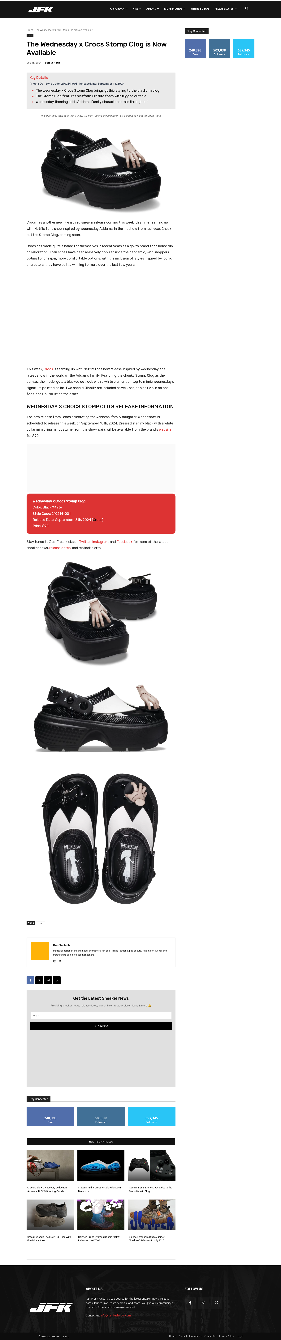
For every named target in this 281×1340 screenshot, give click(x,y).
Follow (101, 1108)
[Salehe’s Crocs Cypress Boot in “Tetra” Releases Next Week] (100, 1215)
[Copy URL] (57, 980)
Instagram (100, 542)
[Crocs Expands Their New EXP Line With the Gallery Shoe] (50, 1215)
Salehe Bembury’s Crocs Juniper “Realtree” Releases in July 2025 (146, 1239)
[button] (246, 8)
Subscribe (101, 1026)
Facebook (125, 542)
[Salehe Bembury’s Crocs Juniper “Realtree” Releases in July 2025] (151, 1215)
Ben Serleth (52, 62)
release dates (60, 548)
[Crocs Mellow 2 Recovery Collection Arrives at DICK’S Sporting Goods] (50, 1165)
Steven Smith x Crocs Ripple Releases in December (100, 1189)
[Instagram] (54, 960)
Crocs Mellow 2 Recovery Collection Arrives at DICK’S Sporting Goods (47, 1189)
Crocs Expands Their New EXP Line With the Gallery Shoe (49, 1239)
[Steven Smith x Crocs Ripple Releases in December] (100, 1165)
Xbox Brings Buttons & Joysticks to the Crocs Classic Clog (150, 1189)
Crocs (30, 30)
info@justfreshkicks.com (116, 1315)
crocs (40, 923)
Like (50, 1108)
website (165, 429)
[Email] (48, 980)
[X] (60, 960)
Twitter (85, 542)
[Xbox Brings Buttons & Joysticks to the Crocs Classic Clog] (151, 1165)
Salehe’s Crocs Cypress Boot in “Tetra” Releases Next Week (99, 1239)
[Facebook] (30, 980)
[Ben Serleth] (40, 952)
